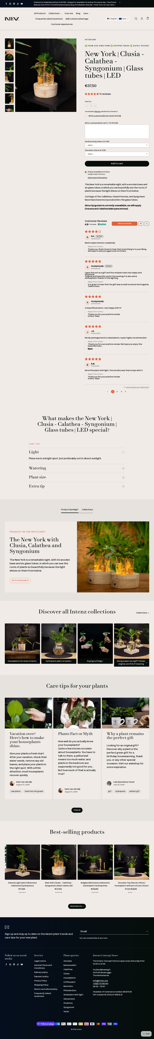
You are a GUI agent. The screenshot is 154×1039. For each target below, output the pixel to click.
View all (77, 810)
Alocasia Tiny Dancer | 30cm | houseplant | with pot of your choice (131, 884)
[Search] (136, 19)
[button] (118, 19)
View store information (97, 178)
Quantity (88, 101)
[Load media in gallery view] (9, 43)
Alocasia (68, 961)
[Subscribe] (147, 931)
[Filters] (140, 224)
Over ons (69, 13)
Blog (78, 13)
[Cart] (147, 18)
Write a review (124, 223)
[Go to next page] (126, 391)
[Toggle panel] (123, 452)
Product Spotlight (69, 510)
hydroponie (120, 791)
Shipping (97, 111)
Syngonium (69, 1007)
